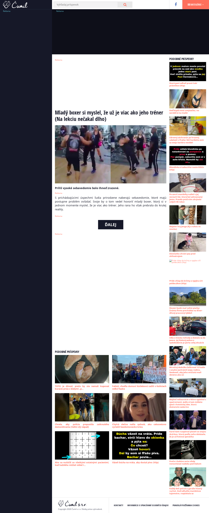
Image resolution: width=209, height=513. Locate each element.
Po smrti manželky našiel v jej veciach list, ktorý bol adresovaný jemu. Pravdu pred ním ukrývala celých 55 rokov (185, 198)
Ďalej (110, 224)
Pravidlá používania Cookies (186, 505)
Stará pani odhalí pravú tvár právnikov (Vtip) (183, 84)
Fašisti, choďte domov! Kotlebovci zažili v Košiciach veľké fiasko (139, 387)
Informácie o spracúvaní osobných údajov (147, 505)
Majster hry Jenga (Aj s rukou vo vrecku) (185, 227)
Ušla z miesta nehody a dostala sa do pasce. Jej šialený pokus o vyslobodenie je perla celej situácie (187, 340)
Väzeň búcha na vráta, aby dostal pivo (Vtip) (135, 462)
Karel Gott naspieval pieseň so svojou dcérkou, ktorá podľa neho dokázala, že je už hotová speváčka (187, 434)
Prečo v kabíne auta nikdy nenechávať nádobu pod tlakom (185, 462)
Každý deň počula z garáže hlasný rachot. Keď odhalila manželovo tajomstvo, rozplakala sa (185, 491)
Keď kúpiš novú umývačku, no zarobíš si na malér (184, 111)
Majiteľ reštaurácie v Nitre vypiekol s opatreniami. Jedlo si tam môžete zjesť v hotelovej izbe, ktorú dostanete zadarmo (187, 403)
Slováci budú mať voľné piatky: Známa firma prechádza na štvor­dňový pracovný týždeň (185, 310)
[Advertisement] (26, 59)
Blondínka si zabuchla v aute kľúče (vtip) (186, 168)
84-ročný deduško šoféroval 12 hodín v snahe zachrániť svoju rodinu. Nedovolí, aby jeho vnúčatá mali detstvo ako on (187, 371)
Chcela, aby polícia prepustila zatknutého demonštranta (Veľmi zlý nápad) (82, 425)
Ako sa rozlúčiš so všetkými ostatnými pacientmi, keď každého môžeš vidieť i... (82, 464)
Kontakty (118, 505)
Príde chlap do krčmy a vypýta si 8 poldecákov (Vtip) (185, 282)
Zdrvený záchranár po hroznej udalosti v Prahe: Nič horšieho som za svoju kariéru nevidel (186, 140)
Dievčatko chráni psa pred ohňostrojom (182, 254)
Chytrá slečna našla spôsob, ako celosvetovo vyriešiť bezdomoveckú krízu (139, 425)
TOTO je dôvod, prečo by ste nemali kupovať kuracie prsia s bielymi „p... (82, 387)
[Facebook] (175, 4)
